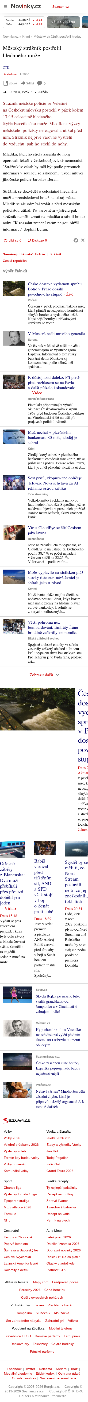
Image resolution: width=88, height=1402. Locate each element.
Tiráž (74, 1369)
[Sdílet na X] (82, 240)
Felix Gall (53, 1164)
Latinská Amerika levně (21, 1263)
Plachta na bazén (60, 1305)
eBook (13, 83)
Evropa (33, 339)
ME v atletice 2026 (17, 1207)
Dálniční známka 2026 (63, 1244)
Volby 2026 (12, 1138)
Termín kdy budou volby (21, 1158)
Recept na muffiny (59, 1194)
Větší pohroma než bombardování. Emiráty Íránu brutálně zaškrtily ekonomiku (53, 627)
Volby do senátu (15, 1164)
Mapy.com (40, 1282)
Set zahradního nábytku (24, 1321)
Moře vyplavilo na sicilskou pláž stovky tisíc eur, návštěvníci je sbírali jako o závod (55, 577)
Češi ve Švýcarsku (17, 1257)
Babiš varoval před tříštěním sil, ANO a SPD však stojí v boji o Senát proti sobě (43, 886)
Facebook (14, 1369)
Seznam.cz (60, 6)
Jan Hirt (52, 1151)
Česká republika (15, 261)
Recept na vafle (58, 1214)
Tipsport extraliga (16, 1201)
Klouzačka (61, 1313)
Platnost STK (56, 1270)
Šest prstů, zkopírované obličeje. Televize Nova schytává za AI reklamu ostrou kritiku (55, 483)
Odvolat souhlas (24, 1378)
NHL (7, 1220)
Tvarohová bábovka (61, 1207)
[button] (14, 288)
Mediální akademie (18, 1373)
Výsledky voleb (15, 1151)
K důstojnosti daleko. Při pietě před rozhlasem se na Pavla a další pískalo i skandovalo (54, 382)
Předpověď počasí (65, 1282)
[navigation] (5, 6)
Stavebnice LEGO (17, 1336)
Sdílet (30, 83)
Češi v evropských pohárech (42, 1297)
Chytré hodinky (62, 1344)
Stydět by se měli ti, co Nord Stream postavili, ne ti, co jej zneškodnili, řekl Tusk (76, 881)
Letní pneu (72, 1336)
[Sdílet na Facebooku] (75, 240)
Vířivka (73, 1321)
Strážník (56, 254)
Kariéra (61, 1369)
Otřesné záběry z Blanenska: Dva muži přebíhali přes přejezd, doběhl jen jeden (12, 883)
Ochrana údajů (69, 1373)
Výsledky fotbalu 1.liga (20, 1194)
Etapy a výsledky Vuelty (63, 1144)
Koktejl (32, 588)
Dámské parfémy (47, 1336)
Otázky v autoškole (60, 1263)
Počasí (32, 300)
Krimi (31, 448)
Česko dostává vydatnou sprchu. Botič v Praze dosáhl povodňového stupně (55, 289)
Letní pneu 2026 (58, 1237)
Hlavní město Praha (41, 399)
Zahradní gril (54, 1321)
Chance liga (12, 1187)
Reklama (45, 1369)
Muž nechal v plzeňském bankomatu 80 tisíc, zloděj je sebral (52, 437)
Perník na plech (58, 1220)
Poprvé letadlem (16, 1244)
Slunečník (43, 1313)
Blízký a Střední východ (43, 638)
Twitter (30, 1369)
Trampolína (23, 1313)
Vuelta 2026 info (58, 1138)
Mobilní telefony (61, 1328)
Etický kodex (45, 1373)
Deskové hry (20, 1344)
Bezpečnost (36, 539)
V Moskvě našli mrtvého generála (56, 333)
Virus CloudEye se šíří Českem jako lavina (54, 530)
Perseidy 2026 (30, 1290)
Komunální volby (16, 1171)
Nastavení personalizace (58, 1378)
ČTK (6, 67)
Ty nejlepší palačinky (61, 1187)
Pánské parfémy (42, 1351)
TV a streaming (38, 494)
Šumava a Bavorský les (21, 1250)
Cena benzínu (54, 1290)
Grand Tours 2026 (59, 1171)
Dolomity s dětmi (16, 1270)
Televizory (40, 1344)
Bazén (39, 1305)
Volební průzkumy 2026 (21, 1144)
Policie (40, 254)
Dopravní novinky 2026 (63, 1250)
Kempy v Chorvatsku (19, 1237)
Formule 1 (11, 1214)
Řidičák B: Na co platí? (63, 1257)
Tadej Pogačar (57, 1158)
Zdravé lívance (57, 1201)
